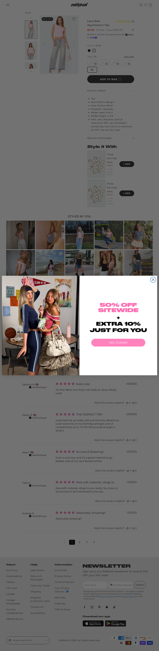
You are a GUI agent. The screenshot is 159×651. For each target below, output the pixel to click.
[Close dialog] (153, 279)
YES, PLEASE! (118, 342)
